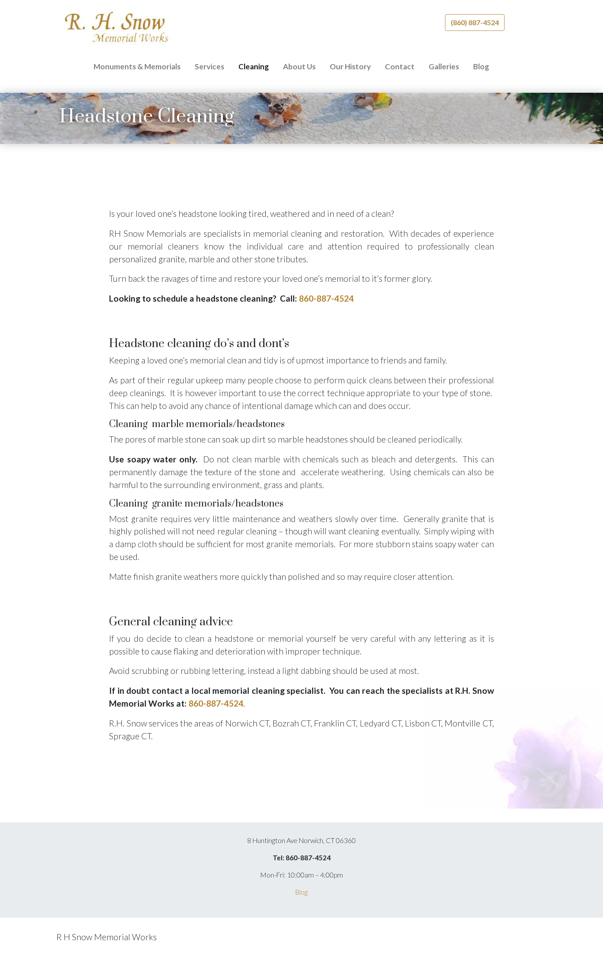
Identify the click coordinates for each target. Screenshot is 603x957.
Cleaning (253, 66)
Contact (400, 66)
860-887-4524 (326, 298)
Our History (350, 66)
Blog (481, 66)
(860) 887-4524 (475, 22)
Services (209, 66)
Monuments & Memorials (137, 66)
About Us (299, 66)
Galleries (444, 66)
